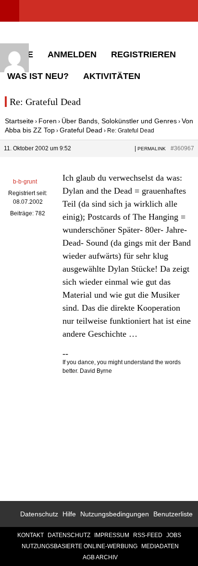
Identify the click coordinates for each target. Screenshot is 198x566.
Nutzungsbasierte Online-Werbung (79, 546)
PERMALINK (151, 148)
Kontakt (30, 535)
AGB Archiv (100, 557)
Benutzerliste (173, 514)
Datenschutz (39, 514)
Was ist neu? (38, 76)
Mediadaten (160, 546)
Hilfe (69, 514)
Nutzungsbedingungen (114, 514)
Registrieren (143, 54)
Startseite (19, 121)
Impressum (111, 535)
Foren (47, 121)
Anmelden (72, 54)
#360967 (182, 148)
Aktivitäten (111, 76)
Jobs (173, 535)
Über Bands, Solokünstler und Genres (119, 121)
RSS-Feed (147, 535)
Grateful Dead (81, 130)
